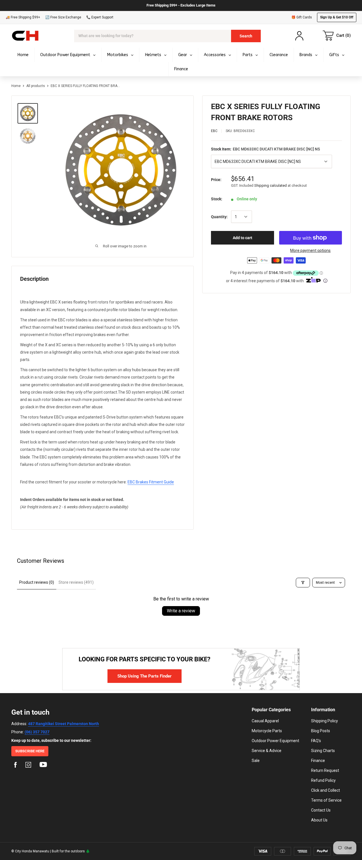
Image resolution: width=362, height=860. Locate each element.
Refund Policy (323, 780)
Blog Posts (320, 731)
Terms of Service (326, 800)
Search (246, 36)
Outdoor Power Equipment (275, 740)
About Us (319, 820)
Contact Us (321, 810)
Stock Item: (265, 149)
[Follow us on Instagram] (28, 765)
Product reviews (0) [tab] (36, 582)
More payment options (310, 250)
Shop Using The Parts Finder (144, 676)
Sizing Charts (323, 750)
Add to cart (242, 237)
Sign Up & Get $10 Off (336, 17)
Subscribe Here (29, 751)
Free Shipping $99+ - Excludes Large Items (181, 5)
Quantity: (219, 217)
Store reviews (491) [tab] (76, 582)
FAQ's (316, 740)
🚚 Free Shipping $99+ (23, 17)
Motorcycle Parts (267, 731)
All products (35, 86)
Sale (256, 760)
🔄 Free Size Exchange (63, 17)
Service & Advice (266, 750)
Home (16, 86)
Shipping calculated (270, 185)
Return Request (325, 770)
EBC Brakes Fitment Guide (151, 482)
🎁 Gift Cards (301, 17)
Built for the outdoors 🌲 (71, 851)
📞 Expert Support (99, 17)
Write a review (181, 610)
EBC (214, 131)
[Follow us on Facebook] (15, 765)
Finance (318, 760)
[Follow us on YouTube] (43, 765)
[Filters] (303, 582)
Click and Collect (325, 790)
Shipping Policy (324, 721)
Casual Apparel (265, 721)
